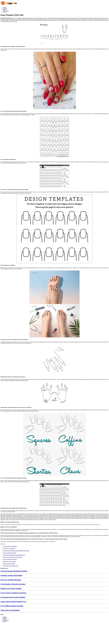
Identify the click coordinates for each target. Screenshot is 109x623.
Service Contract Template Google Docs (13, 593)
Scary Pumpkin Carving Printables (10, 546)
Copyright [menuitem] (5, 8)
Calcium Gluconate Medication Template (14, 571)
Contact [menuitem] (4, 7)
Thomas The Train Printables (10, 610)
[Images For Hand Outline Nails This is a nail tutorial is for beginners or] (54, 360)
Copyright (5, 618)
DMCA (4, 619)
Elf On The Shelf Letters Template (10, 559)
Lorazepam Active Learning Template (13, 597)
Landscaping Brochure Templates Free (10, 565)
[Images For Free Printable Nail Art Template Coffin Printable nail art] (54, 34)
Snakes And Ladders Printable (9, 563)
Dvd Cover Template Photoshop (11, 580)
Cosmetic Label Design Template (9, 552)
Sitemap (4, 621)
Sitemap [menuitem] (4, 11)
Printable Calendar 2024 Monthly (11, 575)
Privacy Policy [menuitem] (6, 10)
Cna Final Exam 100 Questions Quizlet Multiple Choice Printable (16, 550)
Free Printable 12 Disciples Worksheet (13, 584)
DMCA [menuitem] (4, 9)
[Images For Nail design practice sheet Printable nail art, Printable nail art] (54, 494)
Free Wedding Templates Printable (12, 606)
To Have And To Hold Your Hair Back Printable (12, 557)
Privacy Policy (6, 620)
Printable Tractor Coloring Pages (9, 561)
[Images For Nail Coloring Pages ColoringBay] (54, 229)
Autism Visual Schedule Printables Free (13, 601)
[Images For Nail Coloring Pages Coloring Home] (54, 137)
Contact (4, 616)
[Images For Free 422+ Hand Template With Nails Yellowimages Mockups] (54, 80)
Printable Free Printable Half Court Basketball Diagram (14, 555)
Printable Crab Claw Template (9, 548)
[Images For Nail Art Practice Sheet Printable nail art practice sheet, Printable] (54, 176)
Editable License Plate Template (11, 588)
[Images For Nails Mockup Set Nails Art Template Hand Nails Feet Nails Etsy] (54, 304)
